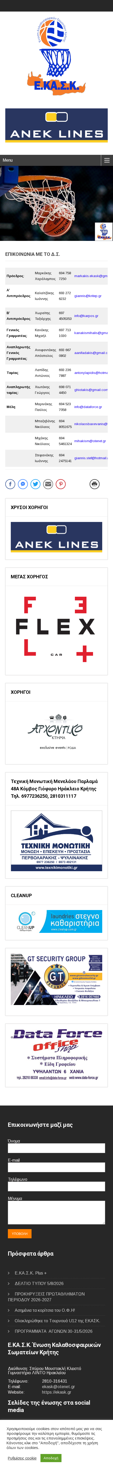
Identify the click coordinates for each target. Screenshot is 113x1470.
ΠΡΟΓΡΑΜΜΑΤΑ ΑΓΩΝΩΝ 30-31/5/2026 (54, 1331)
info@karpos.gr (86, 316)
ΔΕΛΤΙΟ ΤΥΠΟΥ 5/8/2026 (39, 1283)
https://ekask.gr (56, 1392)
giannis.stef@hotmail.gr (92, 458)
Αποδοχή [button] (51, 1458)
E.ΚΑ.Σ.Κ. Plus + (31, 1273)
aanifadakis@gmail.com (93, 353)
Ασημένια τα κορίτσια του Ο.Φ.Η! (45, 1310)
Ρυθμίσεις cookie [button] (22, 1458)
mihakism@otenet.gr (90, 441)
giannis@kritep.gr (87, 296)
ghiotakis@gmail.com (91, 390)
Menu (8, 160)
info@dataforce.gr (88, 407)
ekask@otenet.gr (58, 1386)
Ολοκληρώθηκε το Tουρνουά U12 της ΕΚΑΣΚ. (57, 1321)
